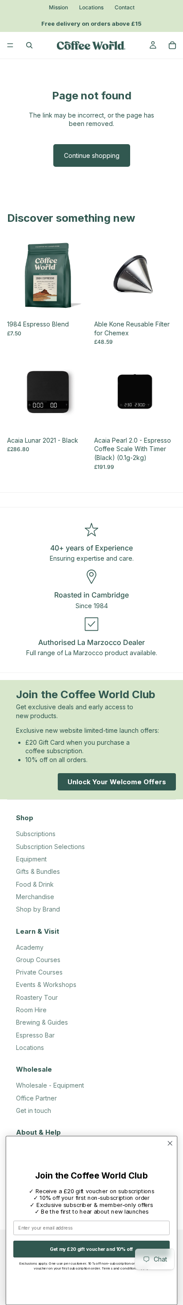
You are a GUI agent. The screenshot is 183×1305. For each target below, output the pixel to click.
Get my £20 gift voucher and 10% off (91, 1249)
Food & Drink (35, 884)
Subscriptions (36, 833)
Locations (91, 7)
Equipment (31, 859)
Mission (58, 7)
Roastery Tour (37, 997)
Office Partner (36, 1098)
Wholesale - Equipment (50, 1085)
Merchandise (35, 896)
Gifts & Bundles (38, 871)
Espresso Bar (35, 1035)
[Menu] (10, 45)
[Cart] (172, 45)
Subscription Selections (50, 846)
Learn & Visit (37, 931)
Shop (24, 818)
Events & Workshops (46, 984)
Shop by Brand (38, 909)
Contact (125, 7)
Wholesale (34, 1069)
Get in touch (33, 1110)
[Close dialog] (170, 1143)
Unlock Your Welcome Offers (117, 781)
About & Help (38, 1132)
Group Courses (38, 959)
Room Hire (31, 1010)
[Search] (29, 45)
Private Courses (39, 972)
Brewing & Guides (42, 1022)
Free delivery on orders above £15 (91, 23)
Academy (30, 947)
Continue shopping (91, 155)
